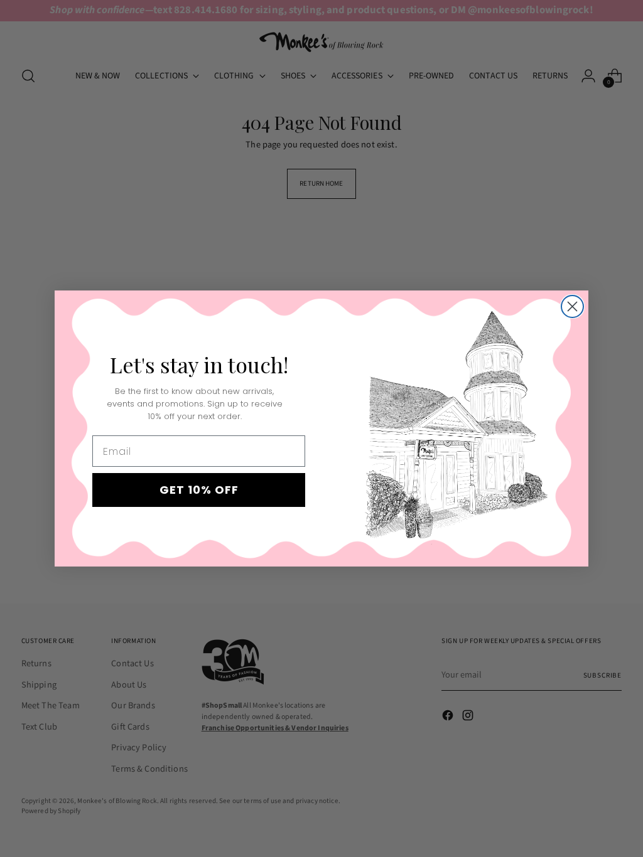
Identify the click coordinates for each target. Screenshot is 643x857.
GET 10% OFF (199, 490)
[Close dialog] (572, 306)
